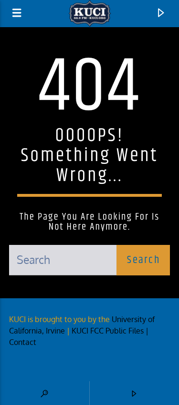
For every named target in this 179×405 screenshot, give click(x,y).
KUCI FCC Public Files (108, 330)
